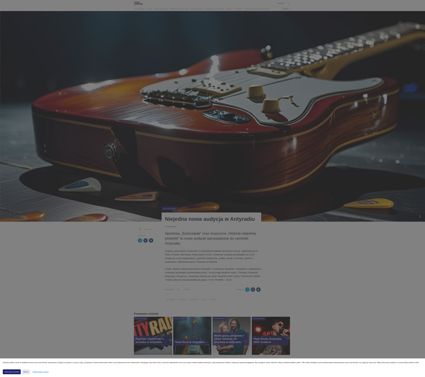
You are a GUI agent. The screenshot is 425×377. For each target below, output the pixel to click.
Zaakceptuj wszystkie (11, 372)
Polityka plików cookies (41, 372)
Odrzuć (25, 372)
